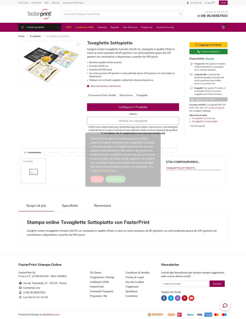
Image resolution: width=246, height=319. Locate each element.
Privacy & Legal (135, 277)
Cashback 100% (99, 282)
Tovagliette (142, 95)
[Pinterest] (184, 298)
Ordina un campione (133, 121)
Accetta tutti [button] (115, 179)
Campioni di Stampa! (73, 3)
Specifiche (70, 205)
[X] (171, 298)
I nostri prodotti (35, 27)
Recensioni (102, 205)
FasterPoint (97, 286)
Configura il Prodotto (133, 107)
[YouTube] (191, 298)
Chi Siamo (23, 3)
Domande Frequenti (101, 291)
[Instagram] (178, 298)
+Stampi (55, 3)
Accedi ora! (196, 3)
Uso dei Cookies (135, 282)
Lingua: (209, 2)
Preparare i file (98, 296)
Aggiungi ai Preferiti (210, 45)
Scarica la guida (216, 107)
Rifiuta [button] (97, 179)
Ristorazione (126, 95)
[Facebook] (164, 298)
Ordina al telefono (210, 51)
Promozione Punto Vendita (102, 95)
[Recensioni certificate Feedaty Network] (157, 314)
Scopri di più (36, 205)
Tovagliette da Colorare (203, 118)
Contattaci (132, 296)
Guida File (36, 3)
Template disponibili (205, 99)
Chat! (223, 2)
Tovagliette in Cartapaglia (204, 121)
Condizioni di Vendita (137, 272)
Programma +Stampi (102, 277)
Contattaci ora (31, 287)
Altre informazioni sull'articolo (106, 86)
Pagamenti (132, 286)
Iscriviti (217, 283)
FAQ (46, 3)
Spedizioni (131, 291)
